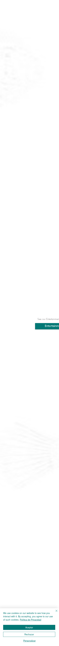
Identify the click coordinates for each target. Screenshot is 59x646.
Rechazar (29, 634)
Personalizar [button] (29, 640)
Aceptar (29, 627)
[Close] (54, 612)
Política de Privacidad (30, 619)
